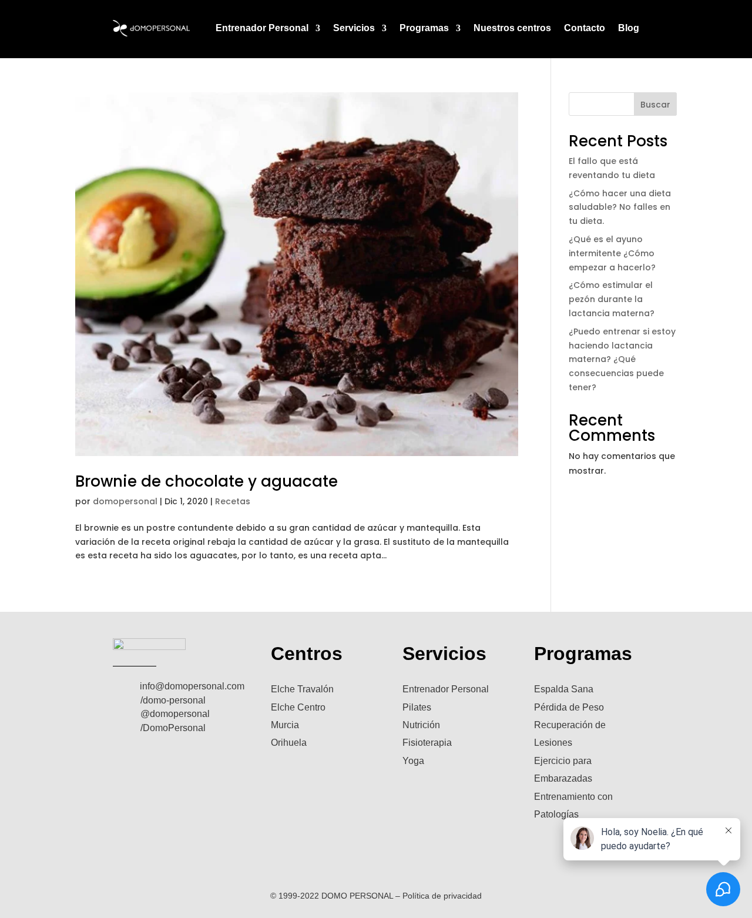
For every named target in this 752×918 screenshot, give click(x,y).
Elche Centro (298, 707)
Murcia (285, 725)
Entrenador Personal (262, 28)
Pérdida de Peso (569, 707)
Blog (628, 28)
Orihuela (289, 743)
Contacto (584, 28)
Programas (424, 28)
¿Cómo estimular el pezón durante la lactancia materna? (611, 299)
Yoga (413, 761)
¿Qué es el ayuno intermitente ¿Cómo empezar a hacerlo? (612, 253)
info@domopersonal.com (192, 686)
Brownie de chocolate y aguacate (206, 481)
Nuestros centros (512, 28)
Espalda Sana (563, 689)
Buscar (655, 104)
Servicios (354, 28)
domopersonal (125, 501)
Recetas (232, 501)
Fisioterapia (427, 743)
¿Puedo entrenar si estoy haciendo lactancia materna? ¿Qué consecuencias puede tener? (622, 359)
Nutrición (421, 725)
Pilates (416, 707)
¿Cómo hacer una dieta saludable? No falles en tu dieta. (620, 207)
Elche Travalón (302, 689)
